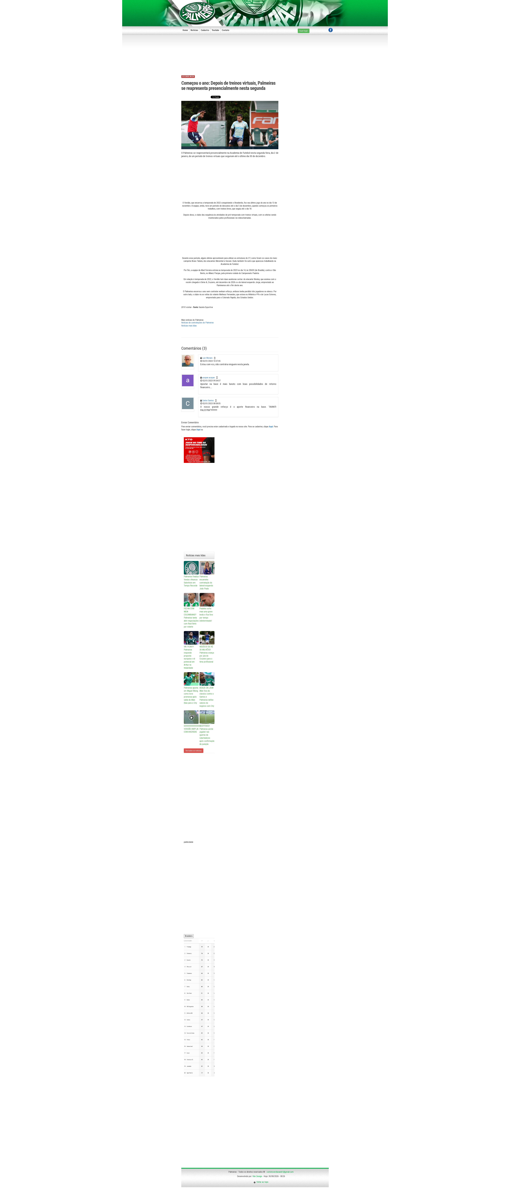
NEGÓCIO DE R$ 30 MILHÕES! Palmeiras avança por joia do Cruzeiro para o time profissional (206, 654)
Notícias (194, 30)
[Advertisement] (284, 9)
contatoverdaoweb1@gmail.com (280, 1172)
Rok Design (257, 1176)
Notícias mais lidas (189, 325)
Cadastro (205, 30)
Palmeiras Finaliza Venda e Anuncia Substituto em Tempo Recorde (191, 581)
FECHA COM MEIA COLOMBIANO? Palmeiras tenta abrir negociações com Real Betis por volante (191, 617)
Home (185, 30)
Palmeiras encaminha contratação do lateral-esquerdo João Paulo (206, 582)
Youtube (215, 30)
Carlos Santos (208, 400)
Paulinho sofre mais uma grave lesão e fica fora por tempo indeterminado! (206, 614)
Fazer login (303, 31)
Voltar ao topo (262, 1182)
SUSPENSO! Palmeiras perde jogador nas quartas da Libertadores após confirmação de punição (206, 735)
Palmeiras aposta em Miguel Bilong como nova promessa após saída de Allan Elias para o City (191, 695)
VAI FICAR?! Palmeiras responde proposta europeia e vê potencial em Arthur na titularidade (189, 657)
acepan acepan (208, 377)
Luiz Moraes (207, 358)
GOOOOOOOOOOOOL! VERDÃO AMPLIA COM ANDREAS (191, 729)
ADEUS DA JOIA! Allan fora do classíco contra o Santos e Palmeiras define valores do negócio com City (206, 697)
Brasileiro (189, 936)
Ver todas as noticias (194, 751)
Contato (225, 30)
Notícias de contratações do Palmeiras (197, 322)
